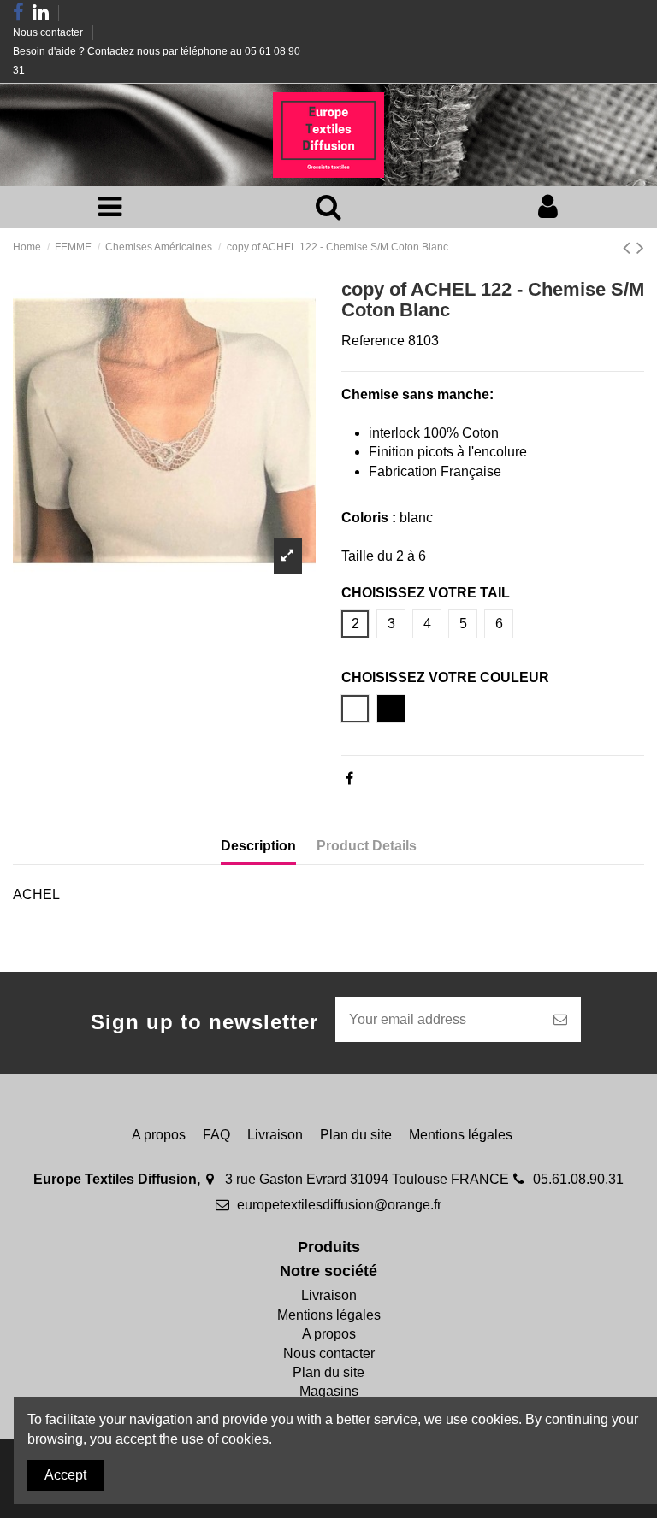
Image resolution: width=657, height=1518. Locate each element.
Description (258, 845)
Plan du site (356, 1134)
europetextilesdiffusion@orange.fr (339, 1204)
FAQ (216, 1134)
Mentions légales (460, 1134)
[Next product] (640, 247)
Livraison (275, 1134)
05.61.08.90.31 (578, 1179)
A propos (159, 1134)
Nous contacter (49, 32)
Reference (373, 340)
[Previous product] (629, 247)
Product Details (367, 845)
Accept (65, 1475)
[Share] (349, 778)
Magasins (328, 1391)
